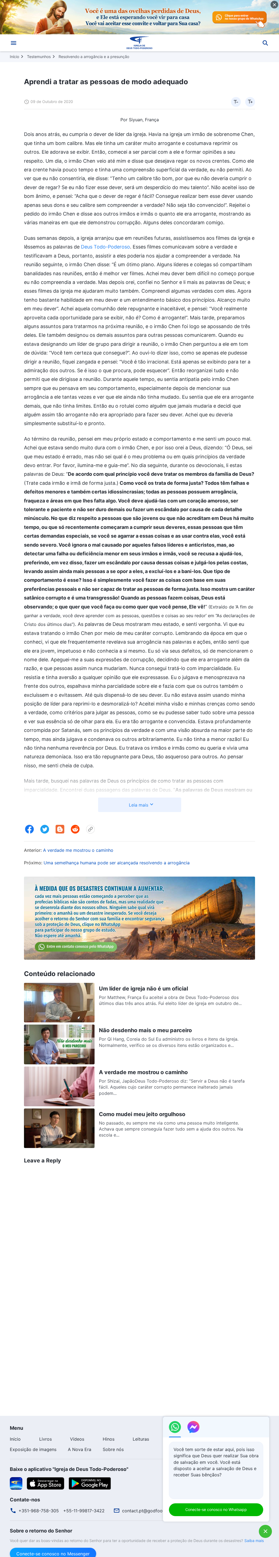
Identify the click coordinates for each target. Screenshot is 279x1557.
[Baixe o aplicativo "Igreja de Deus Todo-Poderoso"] (16, 1483)
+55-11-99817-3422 (84, 1510)
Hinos (108, 1439)
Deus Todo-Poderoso (105, 247)
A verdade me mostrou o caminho (78, 850)
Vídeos (77, 1439)
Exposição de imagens (33, 1449)
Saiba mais (254, 1540)
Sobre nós (113, 1449)
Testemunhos (39, 56)
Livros (45, 1439)
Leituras (141, 1439)
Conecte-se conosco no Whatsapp (216, 1509)
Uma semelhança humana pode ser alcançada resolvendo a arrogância (117, 862)
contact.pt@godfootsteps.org (153, 1510)
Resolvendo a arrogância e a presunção (94, 56)
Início (14, 56)
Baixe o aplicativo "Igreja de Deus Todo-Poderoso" (69, 1469)
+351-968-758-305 (39, 1510)
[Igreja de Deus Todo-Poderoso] (139, 42)
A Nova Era (79, 1449)
